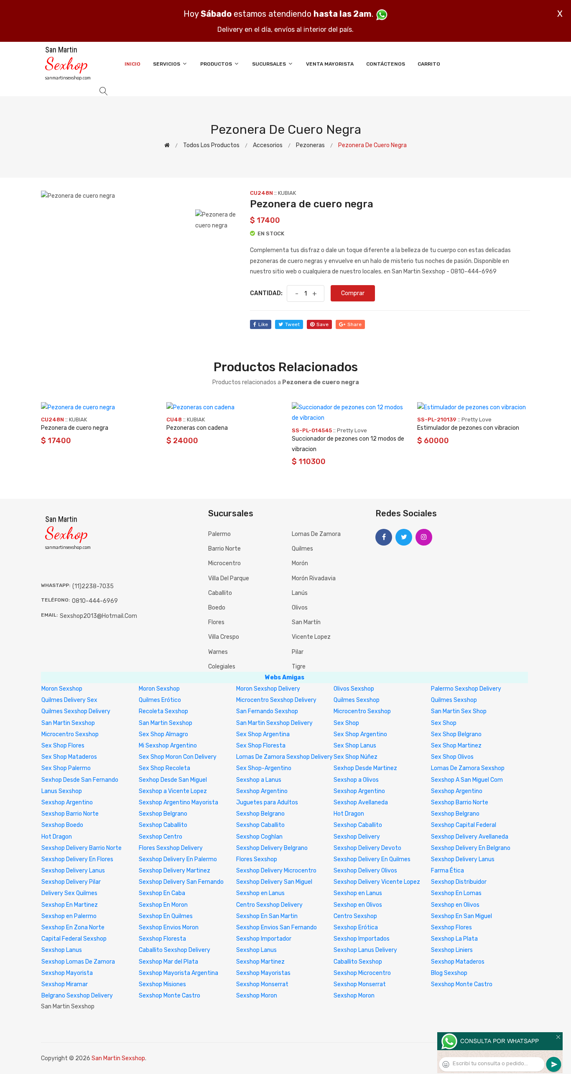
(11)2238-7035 (93, 586)
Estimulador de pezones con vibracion (468, 427)
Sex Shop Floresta (261, 745)
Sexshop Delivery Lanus (463, 859)
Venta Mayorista (330, 64)
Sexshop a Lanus (258, 779)
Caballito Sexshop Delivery (174, 950)
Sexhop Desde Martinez (365, 768)
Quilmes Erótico (160, 700)
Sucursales (269, 64)
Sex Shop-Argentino (263, 768)
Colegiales (221, 666)
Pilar (297, 652)
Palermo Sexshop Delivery (466, 688)
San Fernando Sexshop (267, 711)
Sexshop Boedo (62, 825)
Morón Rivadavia (314, 578)
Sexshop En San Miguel (461, 916)
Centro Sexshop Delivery (269, 904)
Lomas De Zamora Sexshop (468, 768)
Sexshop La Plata (454, 938)
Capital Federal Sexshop (74, 938)
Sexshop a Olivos (356, 779)
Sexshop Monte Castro (461, 984)
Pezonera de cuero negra (74, 427)
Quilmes (302, 548)
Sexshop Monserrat (262, 984)
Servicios (167, 64)
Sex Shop (346, 723)
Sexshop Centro (160, 836)
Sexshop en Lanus (260, 893)
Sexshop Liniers (452, 950)
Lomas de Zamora (316, 534)
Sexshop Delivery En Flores (77, 859)
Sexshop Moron (256, 995)
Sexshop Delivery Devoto (367, 848)
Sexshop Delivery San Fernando (181, 881)
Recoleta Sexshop (163, 711)
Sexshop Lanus (61, 950)
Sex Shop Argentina (263, 734)
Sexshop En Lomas (456, 893)
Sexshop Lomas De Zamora (78, 961)
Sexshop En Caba (162, 893)
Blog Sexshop (449, 973)
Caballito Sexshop (358, 961)
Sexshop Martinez (260, 961)
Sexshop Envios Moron (169, 927)
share (354, 324)
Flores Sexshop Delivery (171, 848)
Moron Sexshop (61, 688)
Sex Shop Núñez (355, 756)
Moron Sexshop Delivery (268, 688)
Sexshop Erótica (356, 927)
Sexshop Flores (451, 927)
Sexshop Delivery (357, 836)
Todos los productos (211, 145)
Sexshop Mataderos (457, 961)
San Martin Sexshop (68, 723)
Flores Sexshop (256, 859)
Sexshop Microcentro (362, 973)
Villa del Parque (228, 578)
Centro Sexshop (355, 916)
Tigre (299, 666)
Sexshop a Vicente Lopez (173, 791)
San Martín (306, 622)
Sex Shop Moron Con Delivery (178, 756)
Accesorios (268, 145)
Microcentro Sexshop (362, 711)
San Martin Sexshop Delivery (274, 723)
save (322, 324)
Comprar (353, 293)
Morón (300, 563)
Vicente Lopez (311, 636)
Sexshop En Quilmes (166, 916)
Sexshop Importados (362, 938)
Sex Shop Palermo (66, 768)
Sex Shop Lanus (355, 745)
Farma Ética (447, 870)
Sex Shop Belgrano (456, 734)
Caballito (220, 593)
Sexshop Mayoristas (263, 973)
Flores (216, 622)
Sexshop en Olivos (358, 904)
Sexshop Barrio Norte (459, 802)
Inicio (132, 64)
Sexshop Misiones (162, 984)
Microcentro (224, 563)
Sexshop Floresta (162, 938)
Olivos (300, 607)
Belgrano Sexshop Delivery (77, 995)
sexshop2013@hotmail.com (98, 616)
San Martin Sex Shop (459, 711)
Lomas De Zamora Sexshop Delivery (284, 756)
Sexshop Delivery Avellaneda (469, 836)
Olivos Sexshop (354, 688)
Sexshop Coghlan (259, 836)
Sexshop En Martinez (69, 904)
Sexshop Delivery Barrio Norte (81, 848)
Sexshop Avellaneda (361, 802)
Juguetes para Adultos (267, 802)
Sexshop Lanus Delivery (365, 950)
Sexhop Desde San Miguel (173, 779)
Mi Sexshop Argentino (168, 745)
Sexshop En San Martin (267, 916)
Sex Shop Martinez (456, 745)
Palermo (219, 534)
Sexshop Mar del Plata (168, 961)
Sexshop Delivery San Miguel (274, 881)
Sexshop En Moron (163, 904)
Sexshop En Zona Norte (73, 927)
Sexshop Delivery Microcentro (276, 870)
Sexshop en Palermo (69, 916)
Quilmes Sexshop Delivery (75, 711)
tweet (292, 324)
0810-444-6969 (95, 601)
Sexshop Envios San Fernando (276, 927)
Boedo (216, 607)
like (263, 324)
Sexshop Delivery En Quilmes (372, 859)
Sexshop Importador (263, 938)
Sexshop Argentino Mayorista (178, 802)
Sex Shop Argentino (360, 734)
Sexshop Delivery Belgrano (272, 848)
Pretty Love (352, 430)
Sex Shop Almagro (163, 734)
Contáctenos (385, 64)
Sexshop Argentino (262, 791)
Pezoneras (310, 145)
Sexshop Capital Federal (463, 825)
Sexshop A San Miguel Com (467, 779)
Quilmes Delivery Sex (69, 700)
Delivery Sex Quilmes (69, 893)
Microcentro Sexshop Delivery (276, 700)
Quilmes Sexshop (357, 700)
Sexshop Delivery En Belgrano (470, 848)
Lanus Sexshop (61, 791)
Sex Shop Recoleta (164, 768)
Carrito (429, 64)
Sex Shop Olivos (452, 756)
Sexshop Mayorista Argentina (178, 973)
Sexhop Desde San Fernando (79, 779)
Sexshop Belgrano (163, 813)
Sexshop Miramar (64, 984)
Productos (216, 64)
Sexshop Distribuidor (459, 881)
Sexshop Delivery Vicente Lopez (377, 881)
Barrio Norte (224, 548)
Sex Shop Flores (62, 745)
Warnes (218, 652)
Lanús (300, 593)
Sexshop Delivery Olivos (365, 870)
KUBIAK (287, 193)
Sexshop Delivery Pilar (71, 881)
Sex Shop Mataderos (69, 756)
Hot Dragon (349, 813)
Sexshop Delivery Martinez (174, 870)
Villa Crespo (223, 636)
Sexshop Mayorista (67, 973)
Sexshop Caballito (163, 825)
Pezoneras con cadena (197, 427)
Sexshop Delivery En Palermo (178, 859)
